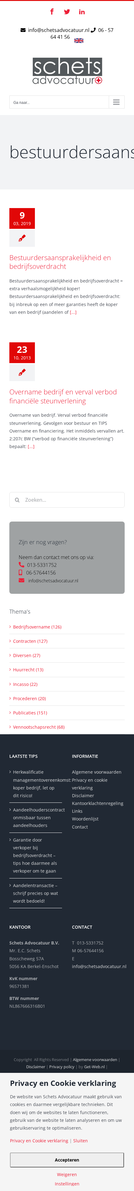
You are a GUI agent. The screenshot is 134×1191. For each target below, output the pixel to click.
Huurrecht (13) (28, 670)
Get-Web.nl (94, 1066)
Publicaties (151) (30, 713)
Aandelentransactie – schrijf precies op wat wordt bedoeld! (35, 893)
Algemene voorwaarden (97, 772)
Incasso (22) (25, 684)
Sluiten (80, 1141)
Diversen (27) (26, 655)
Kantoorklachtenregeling (97, 803)
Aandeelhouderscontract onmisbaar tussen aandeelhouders (36, 817)
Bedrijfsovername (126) (37, 627)
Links (77, 811)
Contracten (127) (30, 641)
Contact (80, 827)
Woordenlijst (85, 819)
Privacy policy (61, 1066)
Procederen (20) (29, 698)
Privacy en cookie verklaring (90, 784)
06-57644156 (41, 572)
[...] (73, 312)
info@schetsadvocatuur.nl (59, 30)
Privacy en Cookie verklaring (39, 1141)
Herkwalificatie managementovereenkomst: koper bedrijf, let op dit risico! (36, 783)
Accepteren (67, 1160)
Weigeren (67, 1174)
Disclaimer (83, 795)
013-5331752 (42, 565)
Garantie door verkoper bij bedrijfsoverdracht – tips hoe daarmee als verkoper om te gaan (35, 855)
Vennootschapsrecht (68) (39, 727)
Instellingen (67, 1184)
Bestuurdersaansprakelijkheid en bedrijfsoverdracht (60, 262)
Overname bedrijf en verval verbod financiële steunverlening (63, 396)
